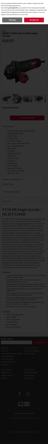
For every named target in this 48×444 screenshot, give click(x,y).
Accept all (34, 20)
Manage (12, 20)
